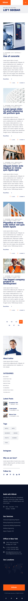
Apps (4, 107)
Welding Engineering (8, 528)
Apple (6, 428)
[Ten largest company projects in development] (14, 266)
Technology (6, 392)
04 (16, 322)
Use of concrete (11, 56)
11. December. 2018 (8, 105)
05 (21, 322)
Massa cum (12, 414)
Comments (22, 82)
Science (14, 107)
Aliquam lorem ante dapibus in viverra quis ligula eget (13, 168)
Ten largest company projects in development (14, 281)
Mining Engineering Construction (11, 522)
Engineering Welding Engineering (11, 525)
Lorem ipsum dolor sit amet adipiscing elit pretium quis (13, 111)
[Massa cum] (5, 415)
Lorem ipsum (13, 409)
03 (11, 322)
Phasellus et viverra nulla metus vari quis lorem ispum (14, 224)
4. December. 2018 (14, 416)
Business (9, 107)
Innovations (18, 105)
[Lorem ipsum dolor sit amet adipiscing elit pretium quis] (14, 95)
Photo (7, 438)
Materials (18, 52)
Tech (18, 107)
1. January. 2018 (13, 404)
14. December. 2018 (8, 52)
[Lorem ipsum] (5, 409)
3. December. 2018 (14, 410)
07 (14, 325)
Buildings (17, 276)
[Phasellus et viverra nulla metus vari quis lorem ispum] (14, 209)
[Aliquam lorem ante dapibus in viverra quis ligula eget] (14, 152)
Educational (6, 381)
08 (18, 325)
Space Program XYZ (8, 531)
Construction (7, 379)
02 (7, 322)
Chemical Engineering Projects (11, 520)
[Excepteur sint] (5, 404)
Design (5, 54)
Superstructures (8, 390)
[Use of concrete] (14, 36)
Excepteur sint (13, 403)
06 (9, 325)
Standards (6, 388)
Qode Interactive (11, 593)
